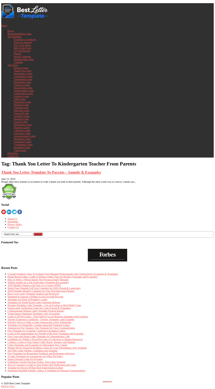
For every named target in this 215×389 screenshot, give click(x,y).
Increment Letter (22, 147)
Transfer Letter (21, 107)
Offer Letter (20, 99)
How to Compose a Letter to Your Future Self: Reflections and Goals (42, 365)
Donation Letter (22, 127)
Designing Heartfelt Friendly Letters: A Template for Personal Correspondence (46, 370)
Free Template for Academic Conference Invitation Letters (36, 330)
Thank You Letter (22, 70)
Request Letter (21, 68)
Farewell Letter (21, 113)
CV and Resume (22, 51)
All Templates (14, 36)
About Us (12, 218)
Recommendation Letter (19, 34)
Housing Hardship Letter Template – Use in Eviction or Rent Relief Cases (44, 305)
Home (11, 31)
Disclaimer (13, 153)
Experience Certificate (25, 39)
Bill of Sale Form (22, 48)
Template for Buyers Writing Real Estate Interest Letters (35, 367)
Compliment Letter (23, 144)
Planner (17, 53)
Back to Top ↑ (8, 386)
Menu (4, 25)
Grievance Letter (22, 133)
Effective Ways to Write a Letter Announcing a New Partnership (39, 322)
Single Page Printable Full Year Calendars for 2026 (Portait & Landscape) (44, 288)
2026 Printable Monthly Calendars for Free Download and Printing (41, 291)
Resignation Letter (23, 73)
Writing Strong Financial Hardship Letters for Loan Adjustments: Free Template (47, 348)
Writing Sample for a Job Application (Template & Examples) (38, 282)
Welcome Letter (22, 110)
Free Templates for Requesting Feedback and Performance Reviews (41, 353)
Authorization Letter (24, 90)
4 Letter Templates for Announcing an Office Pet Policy (35, 356)
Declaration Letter (23, 124)
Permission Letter (22, 102)
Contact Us (13, 156)
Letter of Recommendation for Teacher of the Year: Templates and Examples (45, 333)
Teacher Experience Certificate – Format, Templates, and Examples (41, 319)
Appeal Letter (21, 122)
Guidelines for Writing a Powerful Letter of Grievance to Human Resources (45, 339)
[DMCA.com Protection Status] (9, 198)
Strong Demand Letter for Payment (25, 359)
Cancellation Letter (23, 76)
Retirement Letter (22, 82)
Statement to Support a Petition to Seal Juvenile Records (35, 296)
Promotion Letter (22, 139)
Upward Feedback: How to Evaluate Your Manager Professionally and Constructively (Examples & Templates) (63, 274)
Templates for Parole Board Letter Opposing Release (34, 302)
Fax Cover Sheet (22, 45)
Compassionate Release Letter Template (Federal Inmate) (36, 311)
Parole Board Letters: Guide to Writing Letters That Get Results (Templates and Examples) (53, 276)
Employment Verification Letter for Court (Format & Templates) (39, 308)
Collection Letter (22, 130)
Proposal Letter (21, 105)
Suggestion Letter (22, 142)
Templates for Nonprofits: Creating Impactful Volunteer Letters (39, 325)
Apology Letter (21, 96)
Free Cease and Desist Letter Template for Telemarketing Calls (39, 336)
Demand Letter (21, 119)
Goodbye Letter (22, 116)
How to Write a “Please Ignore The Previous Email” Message (38, 279)
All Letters (13, 65)
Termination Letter (23, 79)
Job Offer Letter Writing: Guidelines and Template (32, 350)
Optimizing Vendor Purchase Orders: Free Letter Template (36, 362)
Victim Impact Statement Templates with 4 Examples (34, 313)
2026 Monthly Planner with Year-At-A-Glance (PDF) (34, 285)
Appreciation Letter (23, 93)
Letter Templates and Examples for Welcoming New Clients (37, 345)
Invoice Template (22, 56)
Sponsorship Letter (23, 88)
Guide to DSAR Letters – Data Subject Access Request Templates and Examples (48, 316)
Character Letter (22, 85)
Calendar (18, 62)
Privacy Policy (15, 224)
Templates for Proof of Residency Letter (27, 299)
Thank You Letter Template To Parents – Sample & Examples (51, 172)
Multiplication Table (24, 59)
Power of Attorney (23, 42)
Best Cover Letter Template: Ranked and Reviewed (33, 294)
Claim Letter (20, 150)
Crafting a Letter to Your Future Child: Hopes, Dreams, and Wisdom (41, 342)
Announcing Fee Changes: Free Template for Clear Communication (41, 328)
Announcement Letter (25, 136)
